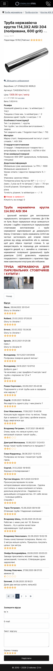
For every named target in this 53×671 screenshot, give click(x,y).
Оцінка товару (11, 650)
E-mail (7, 621)
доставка (21, 98)
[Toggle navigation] (4, 3)
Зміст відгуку (10, 631)
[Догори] (48, 666)
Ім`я (6, 611)
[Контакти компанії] (48, 3)
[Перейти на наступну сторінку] (26, 596)
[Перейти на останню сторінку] (30, 596)
